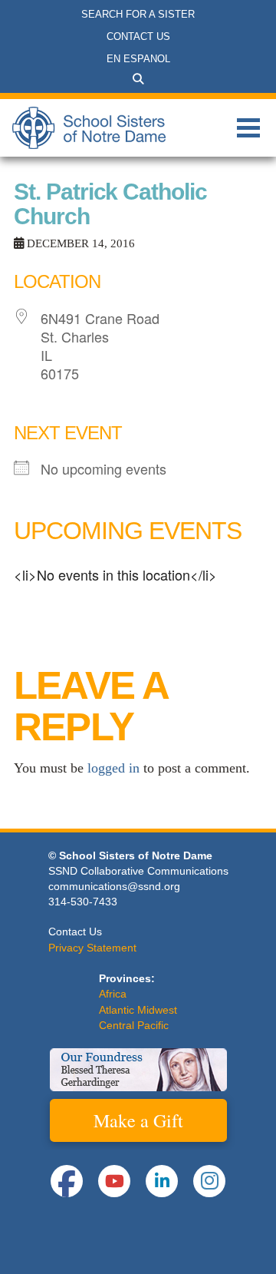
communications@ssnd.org (114, 886)
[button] (138, 79)
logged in (113, 768)
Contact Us (75, 931)
